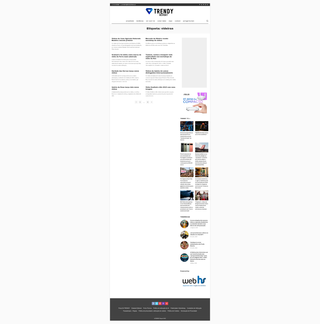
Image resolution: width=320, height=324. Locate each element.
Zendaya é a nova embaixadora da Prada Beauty (197, 244)
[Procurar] (207, 21)
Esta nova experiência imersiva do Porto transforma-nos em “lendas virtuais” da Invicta (186, 136)
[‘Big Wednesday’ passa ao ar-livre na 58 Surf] (201, 126)
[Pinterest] (203, 4)
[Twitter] (202, 4)
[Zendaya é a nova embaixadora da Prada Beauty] (184, 245)
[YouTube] (207, 4)
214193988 (116, 4)
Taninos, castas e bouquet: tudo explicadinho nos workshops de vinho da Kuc (159, 56)
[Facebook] (200, 4)
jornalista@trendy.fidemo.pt (129, 4)
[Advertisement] (194, 63)
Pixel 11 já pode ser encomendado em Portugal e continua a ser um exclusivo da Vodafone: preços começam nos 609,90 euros (186, 159)
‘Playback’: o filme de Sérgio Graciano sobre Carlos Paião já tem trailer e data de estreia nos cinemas (201, 205)
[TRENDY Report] (160, 12)
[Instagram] (205, 4)
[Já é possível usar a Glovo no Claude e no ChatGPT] (184, 235)
